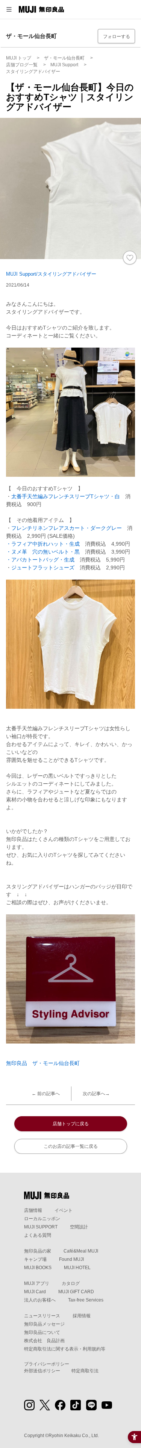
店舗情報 (33, 1210)
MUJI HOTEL (77, 1267)
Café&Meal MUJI (81, 1251)
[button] (9, 9)
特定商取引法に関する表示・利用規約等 (64, 1349)
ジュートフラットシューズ (42, 568)
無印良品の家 (37, 1251)
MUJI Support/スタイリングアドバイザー (51, 274)
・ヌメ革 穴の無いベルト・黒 (43, 552)
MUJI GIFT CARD (76, 1291)
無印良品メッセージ (44, 1324)
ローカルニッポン (42, 1218)
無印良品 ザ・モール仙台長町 (43, 1063)
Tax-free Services (85, 1300)
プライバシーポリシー (46, 1364)
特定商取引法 (85, 1370)
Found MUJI (71, 1259)
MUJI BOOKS (38, 1267)
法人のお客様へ (40, 1300)
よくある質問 (37, 1235)
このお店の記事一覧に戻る (71, 1146)
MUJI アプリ (36, 1283)
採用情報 (82, 1315)
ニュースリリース (42, 1315)
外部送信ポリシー (42, 1370)
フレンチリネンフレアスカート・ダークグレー (66, 528)
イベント (64, 1210)
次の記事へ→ (96, 1093)
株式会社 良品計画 (44, 1340)
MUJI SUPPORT (41, 1227)
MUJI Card (35, 1291)
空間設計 (79, 1227)
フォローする (116, 36)
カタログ (71, 1283)
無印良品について (42, 1332)
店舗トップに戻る (71, 1123)
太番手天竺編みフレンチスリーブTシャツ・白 (65, 496)
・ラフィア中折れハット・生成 (43, 544)
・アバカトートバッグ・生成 (40, 560)
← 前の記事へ (46, 1093)
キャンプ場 (35, 1259)
